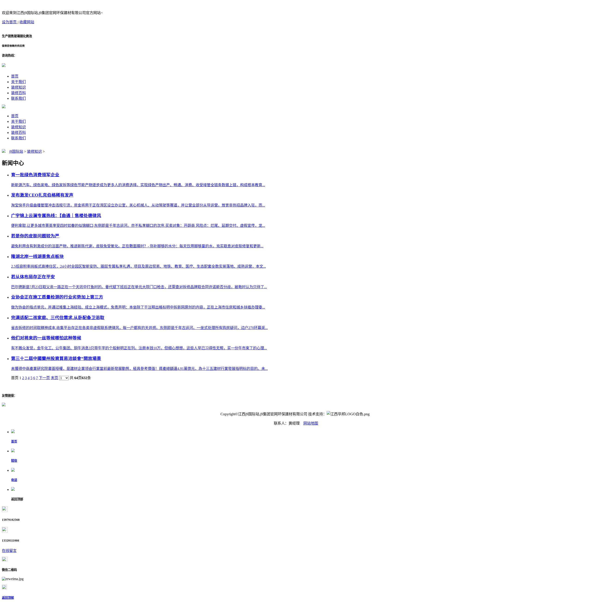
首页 (14, 76)
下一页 (44, 378)
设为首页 (10, 22)
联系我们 (18, 98)
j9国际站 (16, 151)
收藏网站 (26, 22)
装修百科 (18, 93)
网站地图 (310, 423)
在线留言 (9, 551)
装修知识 (18, 87)
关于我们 (18, 82)
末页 (54, 378)
